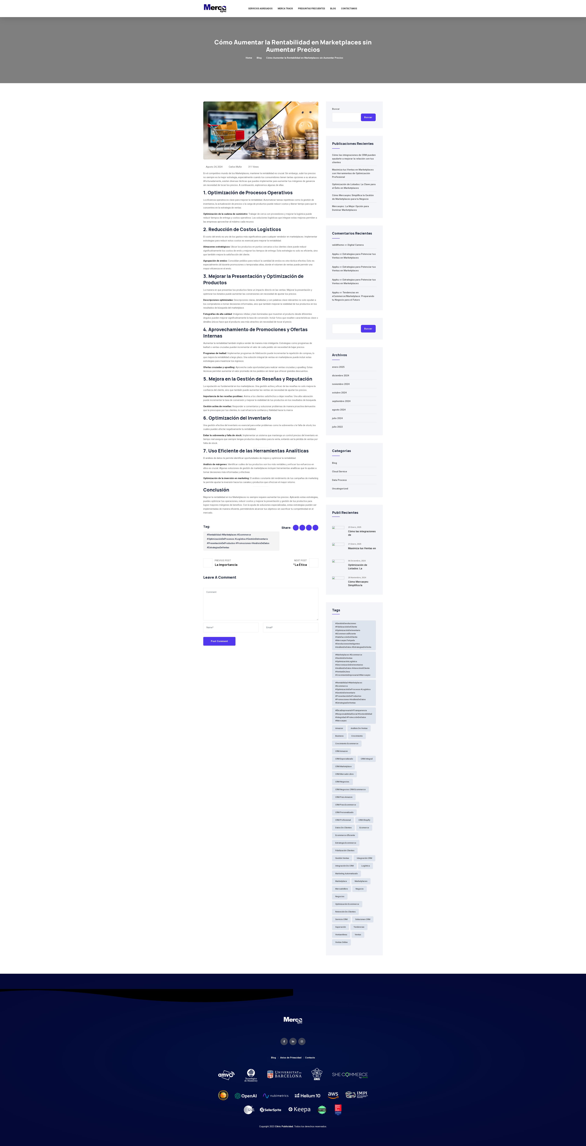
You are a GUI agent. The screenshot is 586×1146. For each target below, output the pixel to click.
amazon (339, 728)
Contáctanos (349, 8)
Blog (333, 8)
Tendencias (359, 927)
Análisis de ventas (359, 728)
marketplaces (361, 881)
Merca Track (285, 8)
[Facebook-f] (284, 1041)
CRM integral (367, 759)
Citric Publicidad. (284, 1126)
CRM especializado (344, 759)
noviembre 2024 (341, 384)
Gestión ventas (342, 858)
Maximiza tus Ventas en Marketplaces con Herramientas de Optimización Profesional (353, 173)
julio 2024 (337, 418)
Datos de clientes (343, 827)
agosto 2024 (339, 409)
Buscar (336, 109)
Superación (340, 927)
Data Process (339, 480)
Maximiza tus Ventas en (362, 548)
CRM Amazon (341, 751)
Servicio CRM (341, 919)
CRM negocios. (342, 782)
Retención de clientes (345, 912)
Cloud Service (339, 471)
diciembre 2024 (340, 375)
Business (339, 736)
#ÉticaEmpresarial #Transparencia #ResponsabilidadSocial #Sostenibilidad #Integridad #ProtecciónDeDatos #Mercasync (353, 715)
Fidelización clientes (344, 850)
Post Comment (219, 641)
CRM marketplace (343, 766)
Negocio (360, 889)
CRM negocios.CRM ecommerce (350, 789)
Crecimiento (357, 736)
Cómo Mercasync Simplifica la (358, 583)
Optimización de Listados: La (357, 566)
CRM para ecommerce (345, 805)
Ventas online (341, 942)
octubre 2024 (339, 392)
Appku (335, 254)
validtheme (338, 245)
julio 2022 (337, 426)
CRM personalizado (344, 812)
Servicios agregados (260, 8)
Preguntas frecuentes (311, 8)
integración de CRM (344, 866)
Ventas (358, 934)
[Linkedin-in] (293, 1041)
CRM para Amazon (343, 797)
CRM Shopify (364, 820)
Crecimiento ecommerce (346, 743)
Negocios (339, 896)
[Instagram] (302, 1041)
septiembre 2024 (341, 401)
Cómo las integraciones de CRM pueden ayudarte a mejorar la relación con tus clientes (354, 159)
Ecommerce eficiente (345, 835)
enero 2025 (338, 367)
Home (249, 57)
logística (365, 866)
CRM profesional (343, 820)
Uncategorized (340, 488)
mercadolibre (341, 889)
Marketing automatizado (346, 873)
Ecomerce (364, 827)
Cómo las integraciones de (362, 533)
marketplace (341, 881)
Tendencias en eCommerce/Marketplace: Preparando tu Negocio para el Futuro (353, 296)
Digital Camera (356, 245)
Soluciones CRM (362, 919)
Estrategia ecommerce (345, 843)
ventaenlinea (341, 934)
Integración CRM (364, 858)
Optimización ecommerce (347, 904)
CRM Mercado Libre (344, 774)
